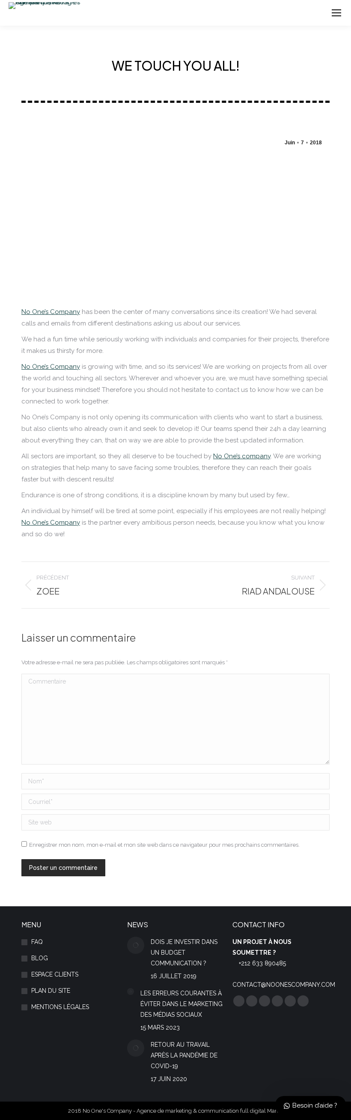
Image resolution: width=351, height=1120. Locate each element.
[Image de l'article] (135, 945)
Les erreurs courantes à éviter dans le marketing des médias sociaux (181, 1004)
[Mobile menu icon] (336, 13)
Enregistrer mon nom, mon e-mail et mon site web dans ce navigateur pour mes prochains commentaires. (164, 845)
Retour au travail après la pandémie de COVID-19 (184, 1055)
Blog (39, 958)
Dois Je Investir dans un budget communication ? (184, 952)
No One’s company (242, 456)
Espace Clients (54, 974)
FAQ (37, 941)
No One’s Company (50, 312)
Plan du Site (50, 990)
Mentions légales (60, 1007)
